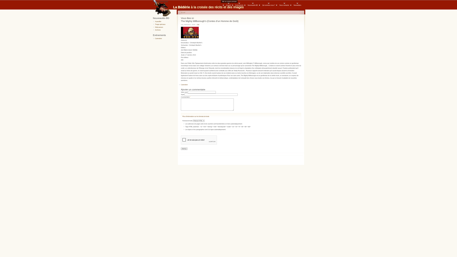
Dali (198, 24)
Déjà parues (159, 27)
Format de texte (187, 121)
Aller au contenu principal (229, 1)
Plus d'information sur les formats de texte (195, 116)
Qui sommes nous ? (268, 5)
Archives (158, 30)
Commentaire (186, 97)
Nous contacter (284, 5)
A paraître (158, 21)
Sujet (183, 94)
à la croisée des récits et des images (208, 7)
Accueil (228, 5)
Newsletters (297, 5)
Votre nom (184, 92)
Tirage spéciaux (160, 24)
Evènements (239, 5)
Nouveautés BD (253, 5)
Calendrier (158, 38)
